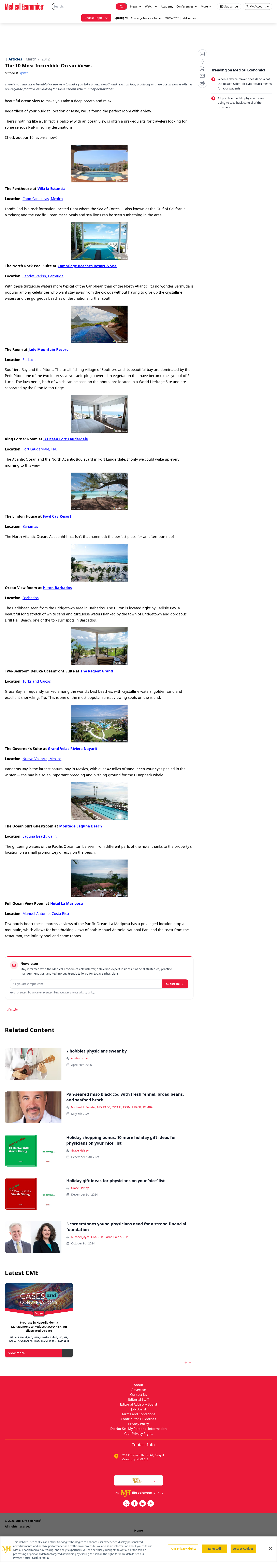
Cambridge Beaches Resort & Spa (87, 265)
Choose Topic (93, 18)
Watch (149, 6)
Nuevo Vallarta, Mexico (42, 758)
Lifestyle (12, 1009)
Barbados (31, 597)
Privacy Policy (138, 1424)
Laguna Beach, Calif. (40, 836)
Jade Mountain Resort (48, 349)
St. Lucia (30, 359)
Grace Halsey (80, 1150)
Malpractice (189, 18)
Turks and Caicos (37, 681)
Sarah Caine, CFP (116, 1237)
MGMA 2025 (172, 18)
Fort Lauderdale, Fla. (40, 449)
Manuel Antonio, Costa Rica (46, 913)
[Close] (270, 1548)
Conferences (184, 6)
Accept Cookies (243, 1548)
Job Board (138, 1409)
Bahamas (30, 526)
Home (138, 1530)
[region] (138, 1549)
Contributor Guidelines (138, 1419)
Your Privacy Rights (138, 1433)
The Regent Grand (97, 671)
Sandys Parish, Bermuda (43, 276)
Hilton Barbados (57, 587)
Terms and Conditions (138, 1414)
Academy (167, 6)
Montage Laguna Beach (80, 826)
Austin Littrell (80, 1058)
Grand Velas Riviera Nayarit (72, 748)
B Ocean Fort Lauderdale (65, 438)
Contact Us (138, 1394)
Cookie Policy (40, 1558)
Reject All (214, 1548)
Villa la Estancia (51, 188)
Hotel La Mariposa (66, 903)
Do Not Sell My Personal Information (138, 1428)
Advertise (138, 1389)
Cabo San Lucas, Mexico (43, 198)
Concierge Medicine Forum (146, 18)
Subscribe (173, 984)
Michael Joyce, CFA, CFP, (87, 1237)
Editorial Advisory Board (138, 1404)
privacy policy (86, 992)
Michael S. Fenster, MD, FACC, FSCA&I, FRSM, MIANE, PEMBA (112, 1107)
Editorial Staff (138, 1399)
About (138, 1385)
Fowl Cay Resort (57, 516)
